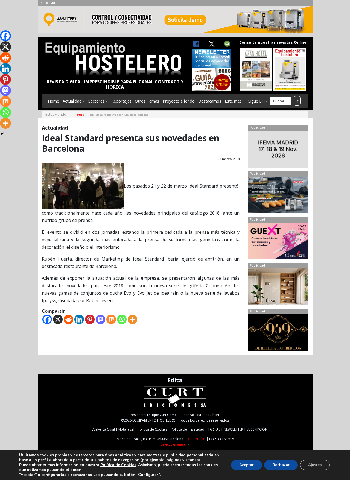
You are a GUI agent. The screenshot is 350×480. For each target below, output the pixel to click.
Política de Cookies (152, 429)
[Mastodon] (100, 319)
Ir (297, 101)
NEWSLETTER (233, 429)
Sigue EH (256, 101)
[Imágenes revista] (175, 21)
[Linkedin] (79, 319)
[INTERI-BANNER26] (278, 150)
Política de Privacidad (187, 429)
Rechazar (281, 464)
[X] (58, 319)
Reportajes (121, 101)
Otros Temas (147, 101)
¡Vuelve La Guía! (103, 429)
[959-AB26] (278, 334)
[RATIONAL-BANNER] (278, 196)
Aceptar (246, 464)
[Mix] (111, 319)
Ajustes (315, 464)
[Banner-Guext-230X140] (278, 242)
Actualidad (72, 101)
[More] (132, 319)
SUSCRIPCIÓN (257, 429)
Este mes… (235, 101)
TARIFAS (214, 429)
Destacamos (209, 101)
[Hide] (2, 134)
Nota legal (126, 429)
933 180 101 (196, 439)
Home (53, 101)
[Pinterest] (90, 319)
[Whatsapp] (122, 319)
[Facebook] (47, 319)
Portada (79, 114)
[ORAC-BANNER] (278, 288)
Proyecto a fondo (179, 101)
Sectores (96, 101)
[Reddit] (68, 319)
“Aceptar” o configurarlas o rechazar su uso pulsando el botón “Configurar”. (90, 474)
